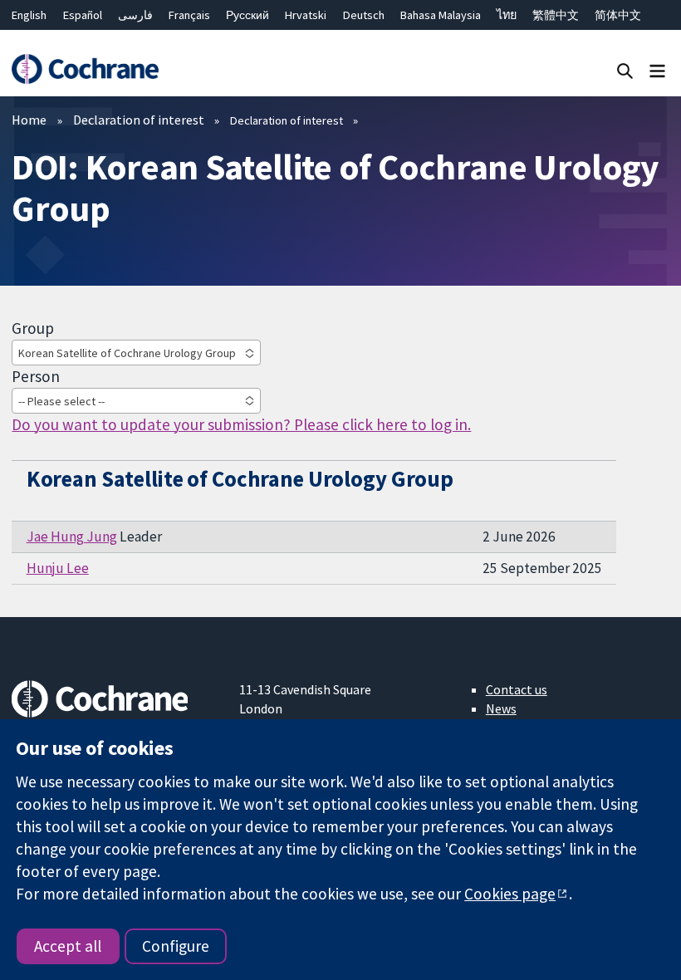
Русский (247, 14)
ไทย (507, 14)
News (501, 708)
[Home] (85, 69)
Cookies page (510, 894)
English (29, 14)
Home (29, 119)
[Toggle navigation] (657, 70)
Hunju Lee (58, 568)
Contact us (516, 689)
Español (82, 14)
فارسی (135, 14)
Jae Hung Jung (72, 536)
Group (33, 328)
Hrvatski (305, 14)
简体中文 (618, 14)
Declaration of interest (138, 119)
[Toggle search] (625, 70)
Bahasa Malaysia (440, 14)
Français (189, 14)
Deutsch (364, 14)
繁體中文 (555, 14)
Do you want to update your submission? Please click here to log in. (241, 424)
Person (36, 376)
